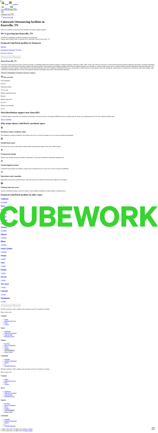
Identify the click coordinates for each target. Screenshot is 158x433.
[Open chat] (153, 428)
